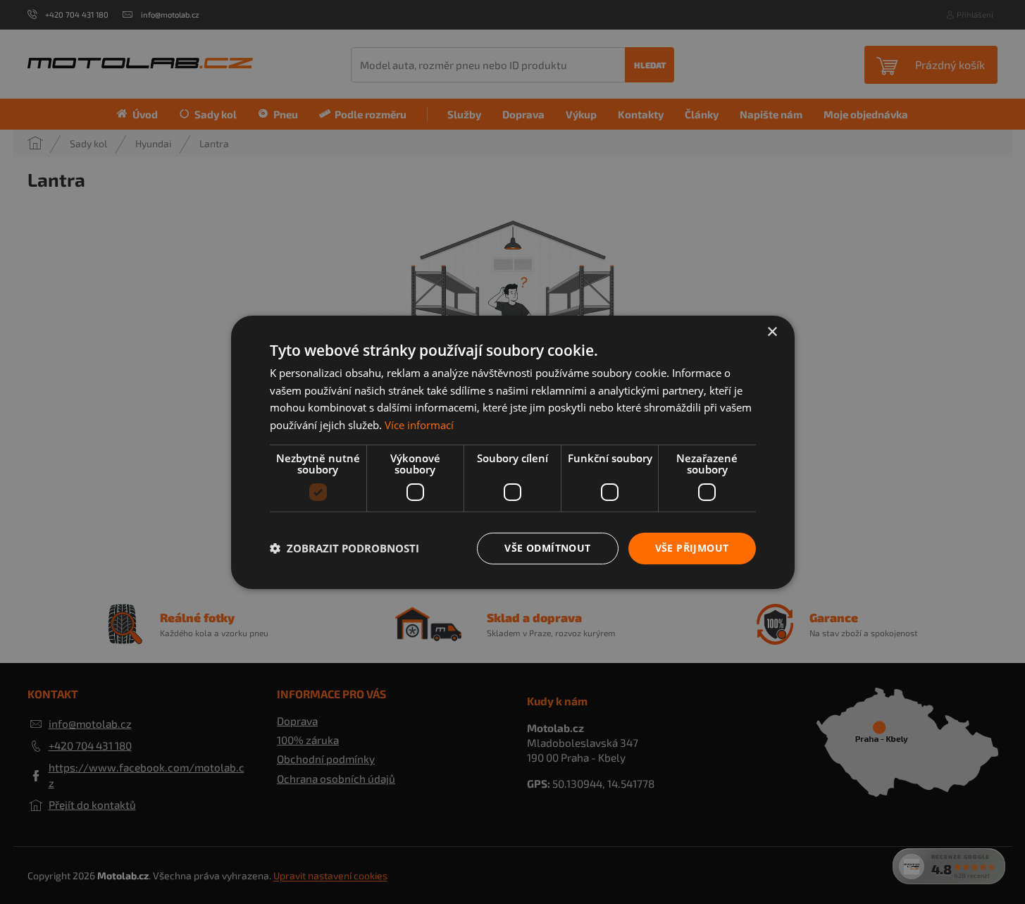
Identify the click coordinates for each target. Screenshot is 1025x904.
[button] (344, 548)
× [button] (771, 331)
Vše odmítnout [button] (547, 548)
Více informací (419, 425)
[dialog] (512, 452)
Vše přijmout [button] (692, 548)
